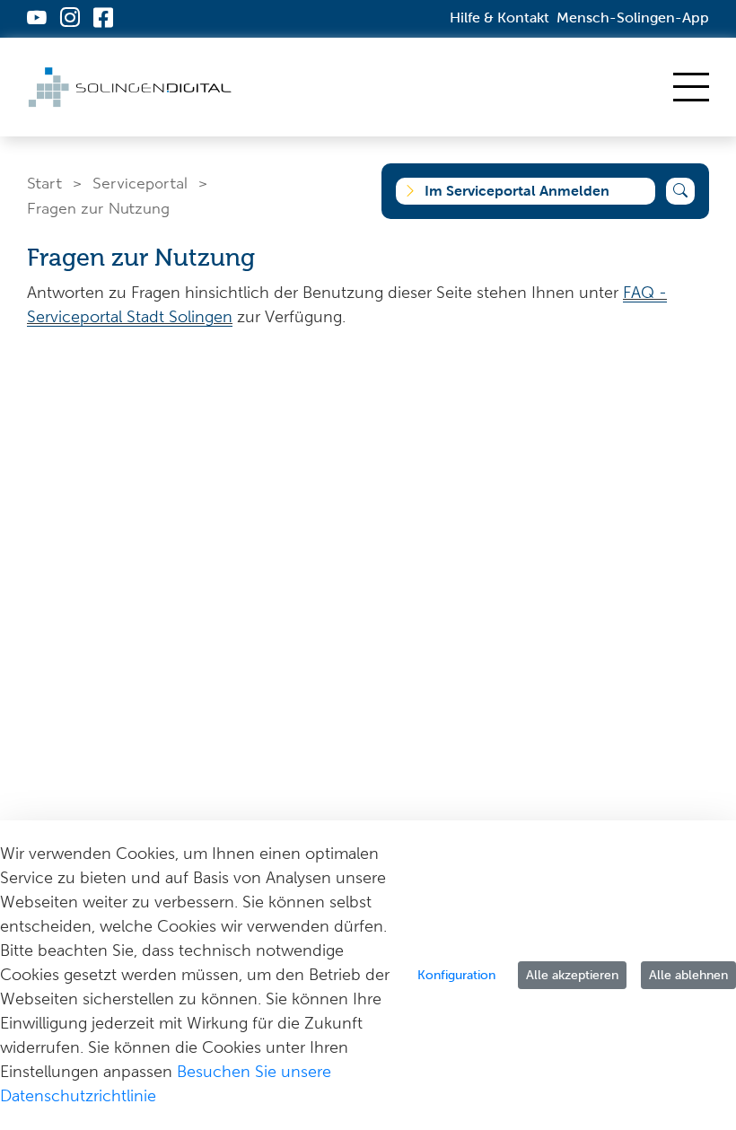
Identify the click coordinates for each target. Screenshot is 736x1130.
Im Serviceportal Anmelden (517, 190)
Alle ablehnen (688, 975)
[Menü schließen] (691, 87)
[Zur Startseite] (131, 87)
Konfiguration (456, 975)
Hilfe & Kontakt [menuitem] (499, 17)
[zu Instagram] (70, 19)
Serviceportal (140, 182)
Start (44, 182)
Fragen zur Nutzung (98, 207)
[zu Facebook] (103, 19)
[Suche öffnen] (680, 191)
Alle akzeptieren (572, 975)
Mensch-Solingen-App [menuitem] (632, 17)
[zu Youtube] (37, 19)
